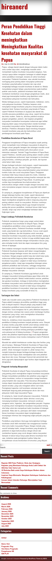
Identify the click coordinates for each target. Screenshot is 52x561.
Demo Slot (5, 544)
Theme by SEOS (41, 558)
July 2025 (5, 526)
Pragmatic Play (7, 546)
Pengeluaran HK (7, 551)
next (49, 445)
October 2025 (6, 519)
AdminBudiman (24, 64)
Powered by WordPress (28, 558)
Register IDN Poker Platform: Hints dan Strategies (20, 463)
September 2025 (7, 521)
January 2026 (6, 511)
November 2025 (7, 516)
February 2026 (6, 509)
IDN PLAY (5, 554)
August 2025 (6, 524)
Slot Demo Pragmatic (9, 549)
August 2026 (6, 504)
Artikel (3, 538)
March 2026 (5, 507)
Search (2, 447)
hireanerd (14, 6)
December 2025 (7, 514)
